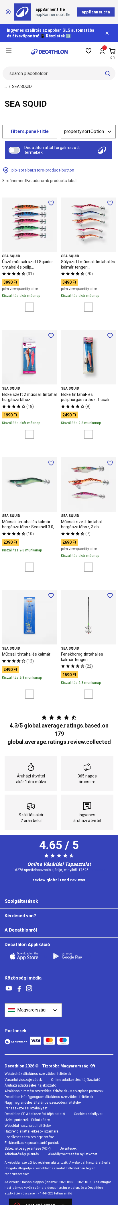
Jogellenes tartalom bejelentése (29, 1137)
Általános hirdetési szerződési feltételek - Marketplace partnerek (54, 1091)
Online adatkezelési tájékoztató (75, 1080)
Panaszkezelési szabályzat (26, 1108)
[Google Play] (71, 956)
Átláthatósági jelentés (22, 1154)
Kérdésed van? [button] (20, 915)
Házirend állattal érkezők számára (31, 1131)
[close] (8, 12)
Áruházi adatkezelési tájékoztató (30, 1085)
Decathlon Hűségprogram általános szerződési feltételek (49, 1097)
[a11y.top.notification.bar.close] (107, 33)
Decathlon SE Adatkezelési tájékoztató (35, 1114)
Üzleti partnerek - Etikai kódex (27, 1120)
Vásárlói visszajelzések (23, 1080)
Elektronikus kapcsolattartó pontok (32, 1143)
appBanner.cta (96, 12)
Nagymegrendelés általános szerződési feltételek (43, 1103)
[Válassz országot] (33, 1010)
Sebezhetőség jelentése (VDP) (28, 1148)
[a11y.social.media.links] (9, 988)
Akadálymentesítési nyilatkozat (72, 1154)
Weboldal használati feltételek (28, 1126)
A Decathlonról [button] (21, 930)
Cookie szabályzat (88, 1114)
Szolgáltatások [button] (21, 901)
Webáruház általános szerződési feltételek (38, 1074)
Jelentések (68, 1148)
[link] (59, 880)
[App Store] (27, 956)
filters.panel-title (30, 131)
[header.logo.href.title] (49, 52)
